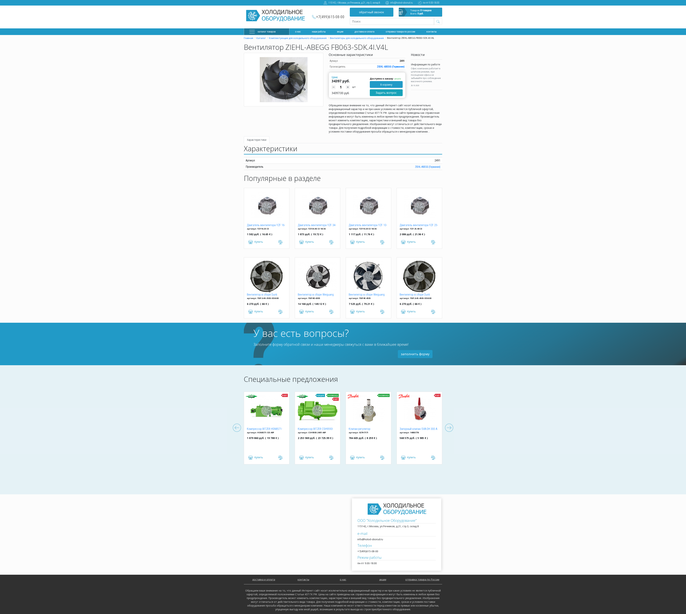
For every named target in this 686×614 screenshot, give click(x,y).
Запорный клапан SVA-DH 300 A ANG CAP (399, 429)
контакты (303, 579)
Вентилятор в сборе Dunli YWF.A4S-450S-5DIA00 (415, 295)
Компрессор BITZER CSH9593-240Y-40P (296, 429)
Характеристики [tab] (256, 139)
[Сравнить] (261, 457)
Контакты (431, 31)
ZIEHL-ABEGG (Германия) (391, 66)
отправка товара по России (422, 579)
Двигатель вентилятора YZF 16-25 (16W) (266, 225)
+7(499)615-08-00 (330, 17)
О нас (298, 31)
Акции (340, 31)
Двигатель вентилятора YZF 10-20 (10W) (368, 225)
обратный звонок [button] (371, 12)
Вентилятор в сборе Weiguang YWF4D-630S (316, 295)
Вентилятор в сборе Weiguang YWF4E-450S (367, 295)
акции (382, 579)
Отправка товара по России (400, 31)
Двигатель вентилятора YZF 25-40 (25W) (419, 225)
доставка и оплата (364, 31)
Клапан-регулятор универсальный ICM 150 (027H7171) (344, 429)
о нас (343, 579)
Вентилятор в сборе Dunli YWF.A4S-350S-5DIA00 (262, 295)
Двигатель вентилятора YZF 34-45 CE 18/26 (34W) (317, 225)
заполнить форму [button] (415, 354)
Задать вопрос (386, 93)
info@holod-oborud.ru (401, 2)
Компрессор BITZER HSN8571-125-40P (245, 429)
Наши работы (319, 31)
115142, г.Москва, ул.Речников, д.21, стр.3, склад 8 (354, 2)
